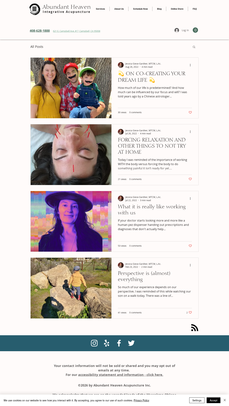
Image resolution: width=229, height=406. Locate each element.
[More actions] (191, 65)
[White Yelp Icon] (106, 343)
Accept (213, 400)
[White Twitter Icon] (131, 343)
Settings (196, 400)
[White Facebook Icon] (118, 343)
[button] (194, 47)
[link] (195, 30)
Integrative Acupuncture (67, 12)
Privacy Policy (141, 400)
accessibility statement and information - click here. (120, 375)
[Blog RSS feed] (194, 327)
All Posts (36, 46)
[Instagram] (94, 343)
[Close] (225, 400)
